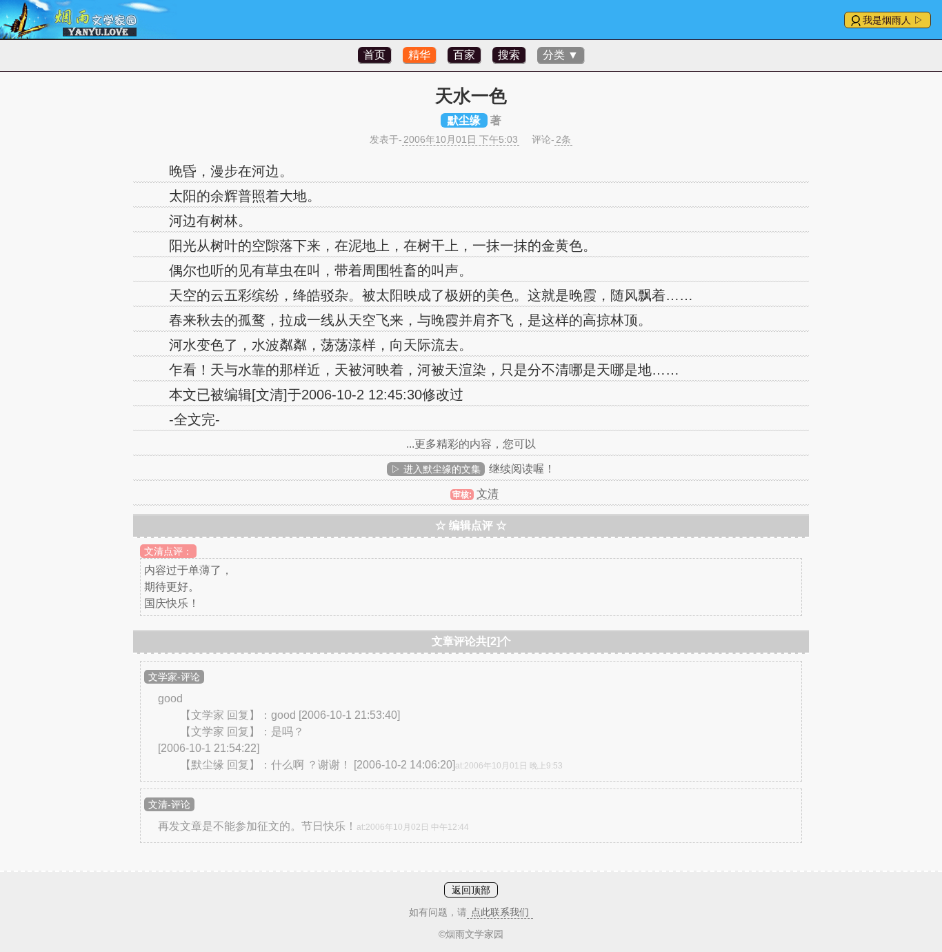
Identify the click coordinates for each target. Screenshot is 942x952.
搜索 (509, 55)
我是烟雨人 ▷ (893, 20)
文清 (488, 493)
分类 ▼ (561, 55)
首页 (374, 55)
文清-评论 (169, 804)
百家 (464, 55)
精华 (419, 55)
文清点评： (168, 551)
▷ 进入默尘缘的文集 (436, 469)
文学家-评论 (174, 676)
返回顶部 (471, 889)
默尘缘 (464, 120)
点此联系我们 (500, 912)
